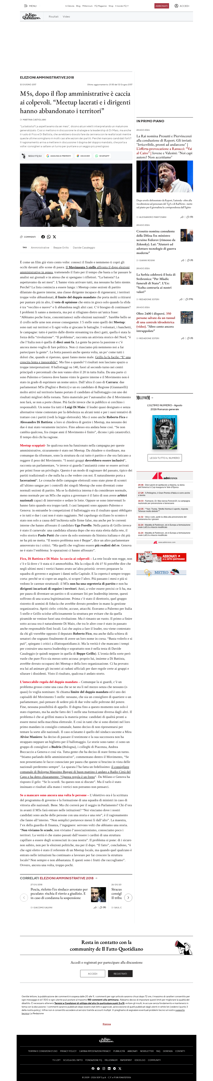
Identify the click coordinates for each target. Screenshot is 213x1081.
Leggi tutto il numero (165, 457)
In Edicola (69, 6)
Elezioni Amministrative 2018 (47, 77)
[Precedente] (24, 898)
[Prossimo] (128, 898)
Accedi (93, 973)
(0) (191, 260)
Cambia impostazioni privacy (95, 1051)
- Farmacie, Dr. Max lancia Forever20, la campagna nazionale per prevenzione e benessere (164, 502)
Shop (111, 6)
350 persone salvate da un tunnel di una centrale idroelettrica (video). (155, 320)
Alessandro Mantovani (151, 217)
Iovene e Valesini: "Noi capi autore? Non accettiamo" (164, 155)
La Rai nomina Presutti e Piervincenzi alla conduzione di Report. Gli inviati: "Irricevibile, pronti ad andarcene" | (164, 140)
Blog (78, 6)
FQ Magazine (101, 6)
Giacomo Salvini (42, 907)
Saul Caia (118, 907)
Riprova (107, 1023)
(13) (191, 217)
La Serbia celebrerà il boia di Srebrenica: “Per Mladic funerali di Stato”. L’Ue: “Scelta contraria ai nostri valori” (156, 283)
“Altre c (152, 326)
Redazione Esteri (147, 299)
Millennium (87, 6)
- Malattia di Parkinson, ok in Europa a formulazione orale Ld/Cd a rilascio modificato (164, 526)
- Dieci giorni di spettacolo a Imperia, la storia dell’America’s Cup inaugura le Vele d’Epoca (161, 486)
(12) (104, 907)
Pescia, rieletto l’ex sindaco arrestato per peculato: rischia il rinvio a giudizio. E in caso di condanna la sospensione (59, 893)
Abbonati (162, 5)
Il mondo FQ (120, 5)
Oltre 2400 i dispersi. (150, 313)
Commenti (30, 236)
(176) (191, 299)
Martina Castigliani (33, 119)
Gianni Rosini (145, 260)
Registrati (120, 973)
